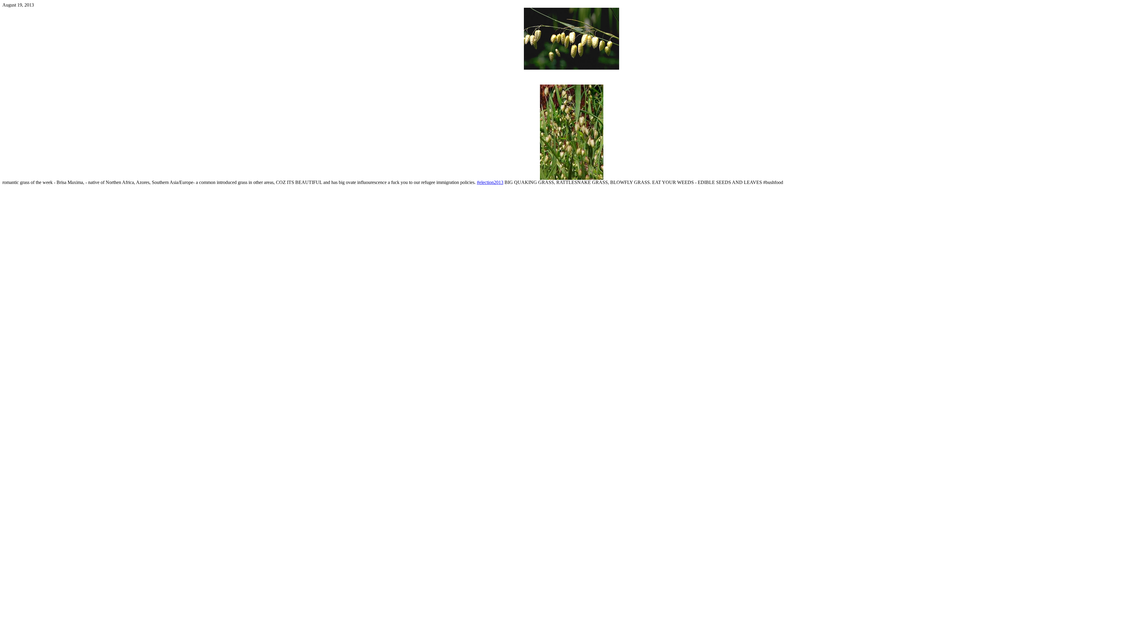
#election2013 (490, 182)
